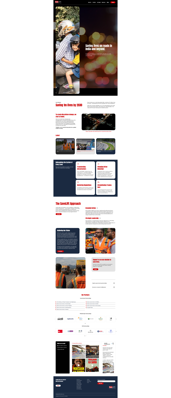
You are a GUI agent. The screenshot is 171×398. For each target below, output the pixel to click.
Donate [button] (113, 2)
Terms (88, 382)
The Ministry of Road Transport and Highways (66, 301)
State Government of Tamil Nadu (63, 303)
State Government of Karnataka (93, 305)
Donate (95, 269)
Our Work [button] (94, 2)
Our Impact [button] (99, 2)
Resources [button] (103, 2)
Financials (88, 380)
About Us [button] (89, 2)
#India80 (104, 345)
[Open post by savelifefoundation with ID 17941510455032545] (78, 365)
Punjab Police (90, 307)
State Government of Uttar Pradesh (64, 305)
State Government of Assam (62, 309)
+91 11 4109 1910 (79, 382)
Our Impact (60, 251)
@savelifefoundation (77, 343)
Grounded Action (91, 208)
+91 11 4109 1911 (79, 381)
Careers (88, 379)
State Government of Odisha (93, 301)
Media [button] (108, 2)
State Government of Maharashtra (64, 307)
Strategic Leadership (92, 218)
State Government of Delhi (92, 303)
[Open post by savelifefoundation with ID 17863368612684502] (92, 365)
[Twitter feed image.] (108, 367)
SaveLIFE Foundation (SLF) (107, 344)
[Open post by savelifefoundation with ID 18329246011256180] (78, 351)
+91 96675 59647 (79, 384)
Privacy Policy (89, 381)
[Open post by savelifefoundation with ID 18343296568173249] (92, 351)
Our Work (58, 214)
